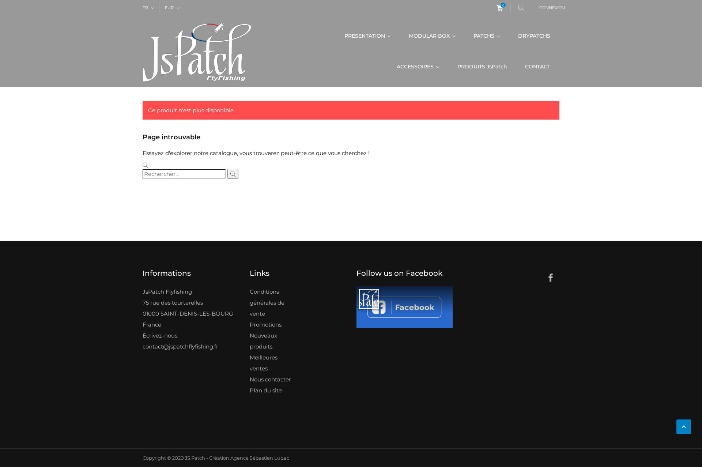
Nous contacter (270, 379)
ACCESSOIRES (416, 66)
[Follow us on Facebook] (404, 307)
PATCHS (484, 36)
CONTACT (537, 66)
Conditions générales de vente (267, 302)
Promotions (266, 324)
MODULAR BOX (430, 36)
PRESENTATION (365, 36)
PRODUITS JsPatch (482, 66)
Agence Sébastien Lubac (259, 458)
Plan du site (266, 390)
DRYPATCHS (534, 36)
